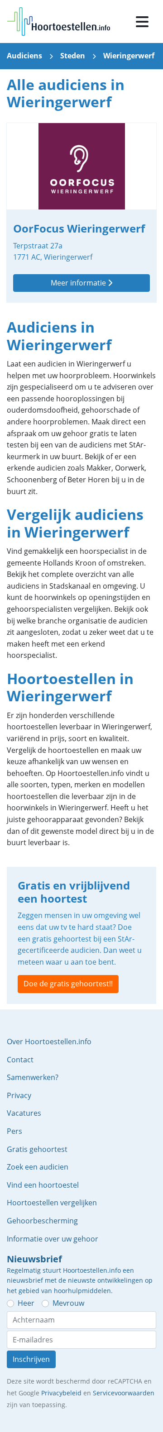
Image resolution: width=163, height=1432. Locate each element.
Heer (26, 1303)
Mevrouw (68, 1303)
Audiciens (24, 56)
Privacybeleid (61, 1393)
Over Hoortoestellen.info (49, 1042)
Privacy (19, 1095)
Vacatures (24, 1113)
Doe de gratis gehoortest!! (68, 984)
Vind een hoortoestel (43, 1185)
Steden (72, 56)
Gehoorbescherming (42, 1221)
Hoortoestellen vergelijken (52, 1203)
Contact (20, 1060)
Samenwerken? (32, 1077)
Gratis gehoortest (37, 1149)
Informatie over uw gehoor (52, 1239)
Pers (14, 1131)
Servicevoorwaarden (123, 1393)
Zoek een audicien (37, 1167)
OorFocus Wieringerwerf (81, 213)
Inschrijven (31, 1359)
